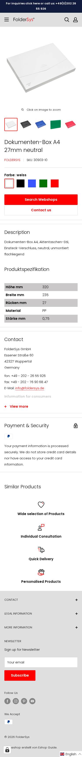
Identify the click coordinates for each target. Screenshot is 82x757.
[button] (71, 754)
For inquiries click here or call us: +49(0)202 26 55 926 (41, 6)
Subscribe (20, 675)
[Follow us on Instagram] (16, 701)
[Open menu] (6, 19)
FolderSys (12, 160)
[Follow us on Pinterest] (24, 701)
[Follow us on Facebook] (7, 701)
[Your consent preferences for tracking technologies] (7, 749)
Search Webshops (41, 199)
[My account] (75, 19)
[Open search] (67, 19)
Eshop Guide (47, 747)
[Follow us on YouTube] (32, 701)
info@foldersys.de (29, 388)
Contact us (41, 210)
